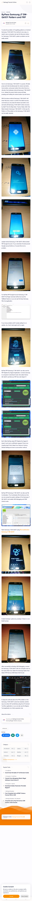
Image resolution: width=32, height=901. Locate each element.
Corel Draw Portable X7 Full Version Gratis (17, 772)
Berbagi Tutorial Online (9, 2)
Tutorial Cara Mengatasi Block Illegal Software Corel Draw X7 (15, 779)
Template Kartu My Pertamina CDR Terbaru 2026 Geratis (15, 801)
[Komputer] (8, 784)
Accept (11, 896)
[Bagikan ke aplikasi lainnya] (22, 735)
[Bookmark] (30, 2)
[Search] (27, 2)
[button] (6, 735)
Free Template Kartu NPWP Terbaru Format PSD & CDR (15, 794)
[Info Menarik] (17, 799)
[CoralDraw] (8, 770)
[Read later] (25, 23)
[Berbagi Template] (10, 791)
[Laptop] (13, 784)
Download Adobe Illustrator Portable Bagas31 (15, 786)
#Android (4, 728)
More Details (24, 896)
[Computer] (8, 776)
